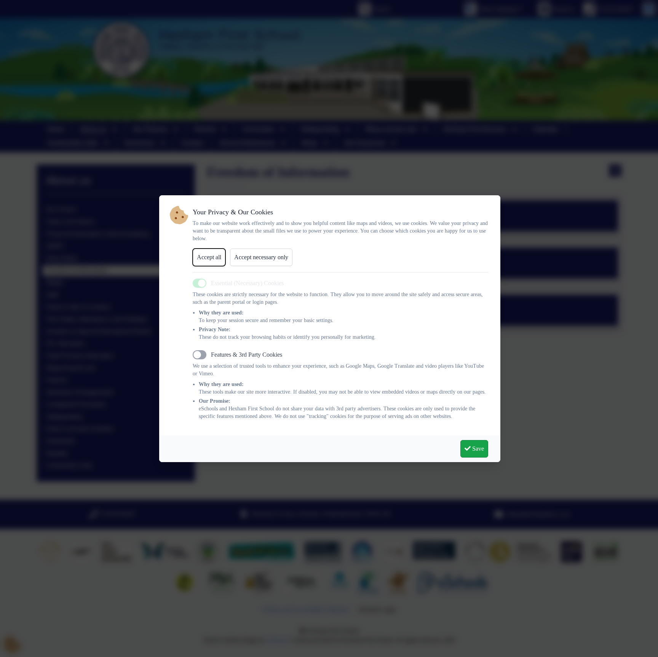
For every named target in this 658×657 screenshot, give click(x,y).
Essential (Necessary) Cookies (247, 283)
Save (477, 448)
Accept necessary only (261, 257)
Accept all (209, 257)
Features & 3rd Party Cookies (246, 354)
